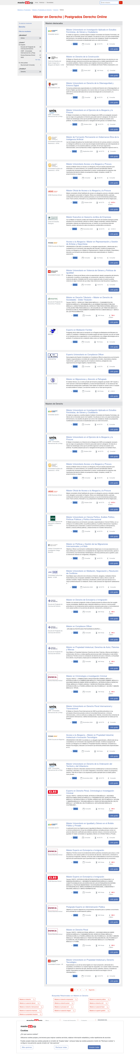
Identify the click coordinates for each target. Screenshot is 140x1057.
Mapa (47, 1020)
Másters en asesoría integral (63, 1010)
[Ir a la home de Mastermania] (25, 2)
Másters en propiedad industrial (29, 1014)
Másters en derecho (25, 999)
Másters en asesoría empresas (28, 1010)
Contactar (84, 1020)
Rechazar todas (61, 1047)
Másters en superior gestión (98, 1010)
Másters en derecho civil (97, 1003)
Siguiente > (92, 990)
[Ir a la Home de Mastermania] (34, 1020)
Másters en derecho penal (62, 1003)
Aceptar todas (94, 1047)
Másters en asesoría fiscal (97, 1007)
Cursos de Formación (69, 1020)
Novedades (50, 2)
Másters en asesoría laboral (28, 1003)
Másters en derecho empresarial (64, 999)
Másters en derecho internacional (29, 1007)
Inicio (36, 2)
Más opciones (27, 1047)
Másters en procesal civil (62, 1007)
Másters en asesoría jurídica (98, 999)
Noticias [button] (41, 2)
